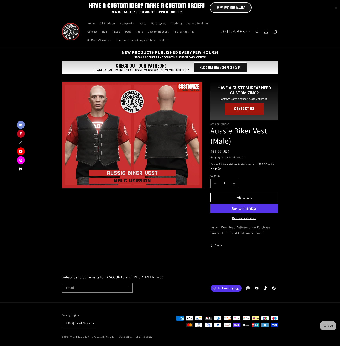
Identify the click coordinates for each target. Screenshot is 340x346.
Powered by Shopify (104, 337)
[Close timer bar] (336, 7)
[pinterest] (21, 134)
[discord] (21, 125)
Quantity (215, 175)
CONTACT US (244, 109)
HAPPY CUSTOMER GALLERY (230, 7)
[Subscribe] (128, 288)
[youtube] (21, 151)
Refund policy (125, 336)
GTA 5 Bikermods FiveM (81, 337)
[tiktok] (21, 142)
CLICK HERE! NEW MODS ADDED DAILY (220, 67)
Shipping (215, 157)
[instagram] (21, 160)
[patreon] (21, 169)
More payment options (244, 217)
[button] (257, 31)
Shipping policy (144, 336)
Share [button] (218, 245)
